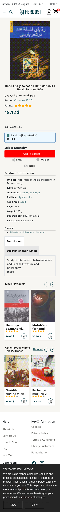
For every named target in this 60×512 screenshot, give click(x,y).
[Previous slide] (46, 284)
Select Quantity (15, 148)
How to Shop (11, 442)
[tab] (14, 241)
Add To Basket (31, 154)
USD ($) (37, 3)
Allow (13, 504)
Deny (35, 504)
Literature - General (33, 232)
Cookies (36, 427)
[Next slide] (52, 284)
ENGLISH (50, 3)
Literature (15, 232)
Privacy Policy (39, 433)
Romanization (39, 452)
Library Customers (42, 446)
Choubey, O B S (23, 100)
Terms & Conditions (43, 439)
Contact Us (9, 436)
